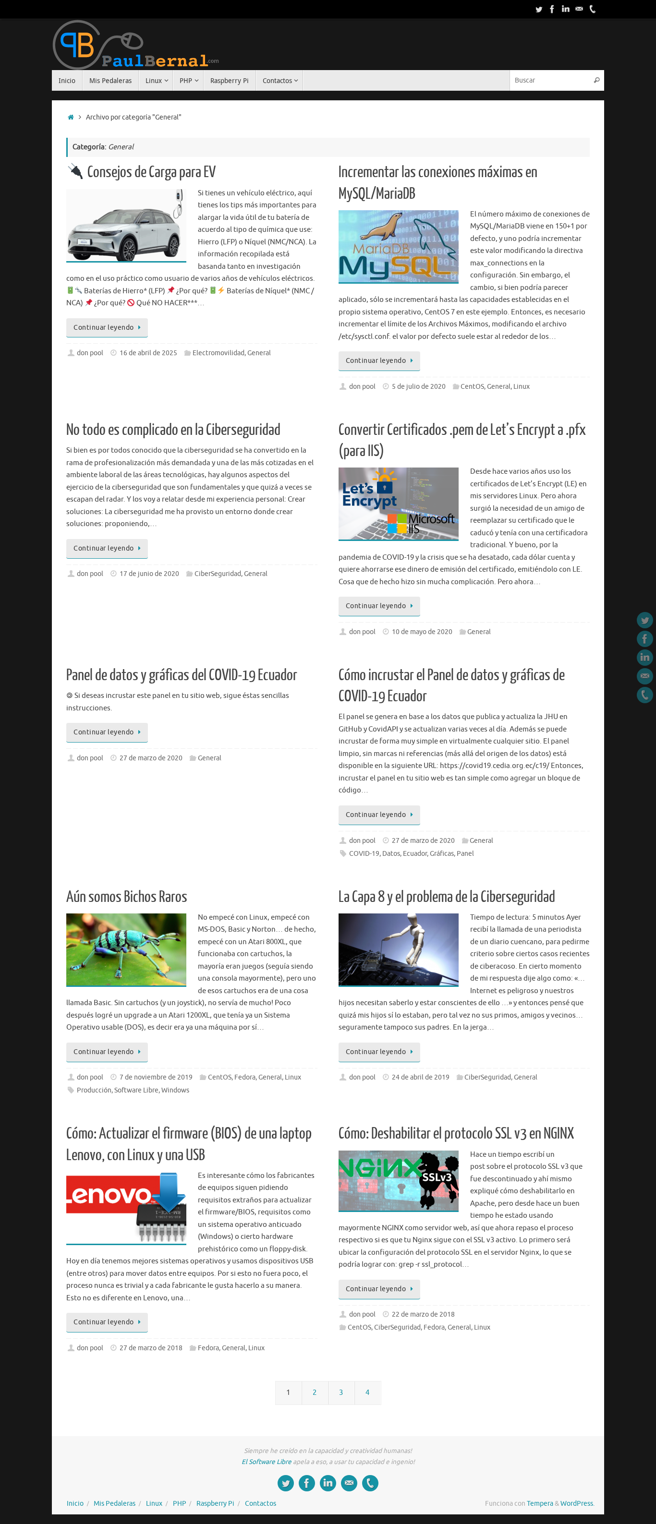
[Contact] (579, 9)
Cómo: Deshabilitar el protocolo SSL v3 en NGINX (456, 1133)
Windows (175, 1090)
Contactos (260, 1504)
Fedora (244, 1077)
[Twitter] (539, 9)
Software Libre (136, 1090)
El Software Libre (267, 1462)
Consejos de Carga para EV (150, 172)
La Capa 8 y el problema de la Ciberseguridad (447, 897)
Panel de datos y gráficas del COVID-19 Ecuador (181, 675)
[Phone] (592, 9)
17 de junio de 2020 (149, 574)
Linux (521, 387)
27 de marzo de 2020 (151, 758)
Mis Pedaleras (114, 1504)
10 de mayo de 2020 (422, 632)
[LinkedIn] (565, 9)
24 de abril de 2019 (420, 1077)
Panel (465, 854)
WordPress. (577, 1504)
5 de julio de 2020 (419, 387)
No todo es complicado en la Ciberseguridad (173, 430)
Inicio (75, 1504)
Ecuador (415, 854)
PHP (179, 1504)
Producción (94, 1090)
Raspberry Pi (215, 1504)
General (259, 353)
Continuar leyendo (103, 328)
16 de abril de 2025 (148, 353)
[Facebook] (552, 9)
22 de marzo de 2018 (423, 1314)
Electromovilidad (218, 353)
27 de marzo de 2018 (151, 1348)
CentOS (472, 387)
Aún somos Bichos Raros (126, 897)
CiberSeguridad (217, 574)
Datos (391, 854)
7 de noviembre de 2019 (156, 1077)
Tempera (540, 1504)
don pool (90, 353)
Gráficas (442, 854)
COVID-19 (364, 854)
